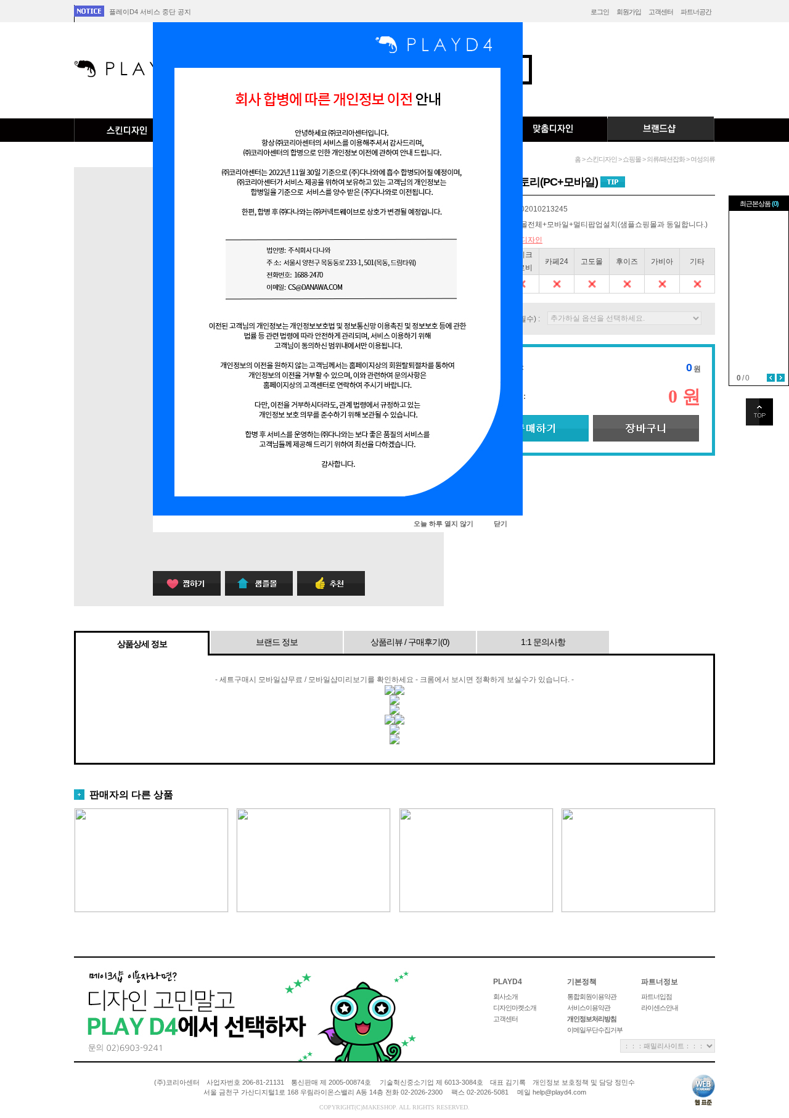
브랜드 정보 (277, 642)
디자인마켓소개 (514, 1007)
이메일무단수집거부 (595, 1030)
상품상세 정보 (142, 644)
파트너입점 (656, 996)
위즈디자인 (523, 240)
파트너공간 (696, 11)
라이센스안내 (659, 1007)
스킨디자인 (128, 130)
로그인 (600, 11)
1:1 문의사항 (543, 642)
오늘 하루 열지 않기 (443, 523)
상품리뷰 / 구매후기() (409, 642)
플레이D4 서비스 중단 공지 (150, 11)
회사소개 (505, 996)
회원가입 (628, 11)
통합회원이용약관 (591, 996)
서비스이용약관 (588, 1007)
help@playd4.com (559, 1092)
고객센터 (660, 11)
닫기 (500, 523)
